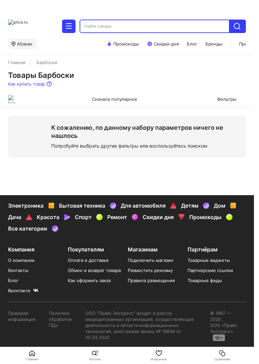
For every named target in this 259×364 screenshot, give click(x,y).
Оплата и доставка (88, 260)
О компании (21, 260)
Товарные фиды (205, 280)
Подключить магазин (150, 260)
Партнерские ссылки (210, 270)
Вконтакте (19, 290)
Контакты (18, 270)
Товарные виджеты (209, 260)
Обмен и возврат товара (94, 270)
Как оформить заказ (89, 280)
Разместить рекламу (150, 270)
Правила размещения (151, 280)
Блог (13, 280)
